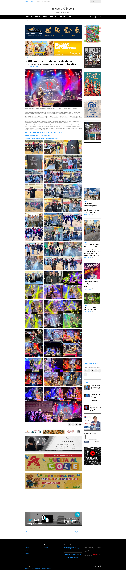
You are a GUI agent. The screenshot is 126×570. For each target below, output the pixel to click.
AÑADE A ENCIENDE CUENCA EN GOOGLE (39, 135)
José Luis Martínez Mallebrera (90, 313)
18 (36, 20)
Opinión (26, 1)
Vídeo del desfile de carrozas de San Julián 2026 (96, 387)
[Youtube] (96, 370)
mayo (33, 20)
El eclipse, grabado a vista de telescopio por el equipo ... (95, 408)
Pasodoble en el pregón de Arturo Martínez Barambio (96, 397)
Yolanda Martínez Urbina (89, 215)
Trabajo (45, 16)
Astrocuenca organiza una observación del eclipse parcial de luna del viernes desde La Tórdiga (72, 549)
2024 (29, 20)
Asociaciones (52, 16)
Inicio (26, 20)
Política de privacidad (46, 568)
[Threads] (99, 370)
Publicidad (33, 1)
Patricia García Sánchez (89, 259)
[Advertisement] (53, 500)
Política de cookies (36, 568)
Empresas (37, 16)
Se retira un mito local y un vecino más (91, 284)
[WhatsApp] (85, 374)
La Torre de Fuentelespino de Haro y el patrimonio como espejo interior (91, 208)
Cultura (69, 16)
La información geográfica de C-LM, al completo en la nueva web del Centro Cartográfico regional (72, 556)
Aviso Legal (27, 568)
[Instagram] (92, 370)
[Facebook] (85, 370)
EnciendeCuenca (36, 66)
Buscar (100, 1)
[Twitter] (89, 370)
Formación (62, 16)
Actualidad (29, 16)
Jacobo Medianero (87, 289)
